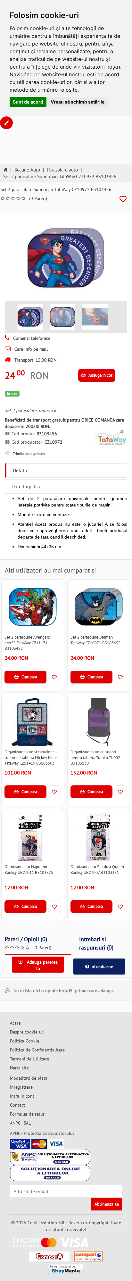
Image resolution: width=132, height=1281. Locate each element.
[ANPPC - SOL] (50, 1173)
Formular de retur (27, 1114)
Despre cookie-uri (27, 1032)
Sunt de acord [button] (28, 102)
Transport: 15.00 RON (34, 360)
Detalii (20, 470)
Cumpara (29, 677)
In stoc (12, 393)
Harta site (19, 1068)
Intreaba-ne (101, 966)
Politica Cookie (24, 1041)
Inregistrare (21, 1087)
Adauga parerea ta (42, 965)
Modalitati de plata (28, 1078)
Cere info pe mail (30, 349)
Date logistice (26, 486)
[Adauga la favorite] (123, 199)
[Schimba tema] (6, 122)
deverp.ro (78, 1223)
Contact (17, 1105)
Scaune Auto (27, 170)
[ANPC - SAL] (50, 1157)
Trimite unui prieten (29, 453)
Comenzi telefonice (31, 338)
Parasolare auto (62, 170)
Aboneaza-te (107, 1204)
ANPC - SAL (20, 1123)
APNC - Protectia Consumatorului (42, 1133)
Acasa (15, 1023)
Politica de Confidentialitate (37, 1050)
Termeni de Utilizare (29, 1059)
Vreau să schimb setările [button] (77, 102)
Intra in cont (22, 1096)
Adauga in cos (99, 375)
